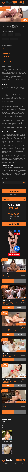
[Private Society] (14, 292)
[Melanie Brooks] (14, 370)
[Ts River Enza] (14, 345)
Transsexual (14, 39)
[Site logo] (13, 2)
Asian (11, 90)
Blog (3, 425)
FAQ (3, 423)
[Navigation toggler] (25, 2)
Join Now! (14, 191)
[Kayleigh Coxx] (14, 396)
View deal (20, 281)
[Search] (24, 182)
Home (3, 421)
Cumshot (18, 34)
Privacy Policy (5, 427)
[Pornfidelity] (14, 265)
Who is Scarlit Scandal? (7, 441)
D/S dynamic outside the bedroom (10, 455)
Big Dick (10, 34)
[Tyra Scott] (14, 318)
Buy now (8, 281)
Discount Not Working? (14, 194)
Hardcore (5, 39)
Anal (4, 34)
